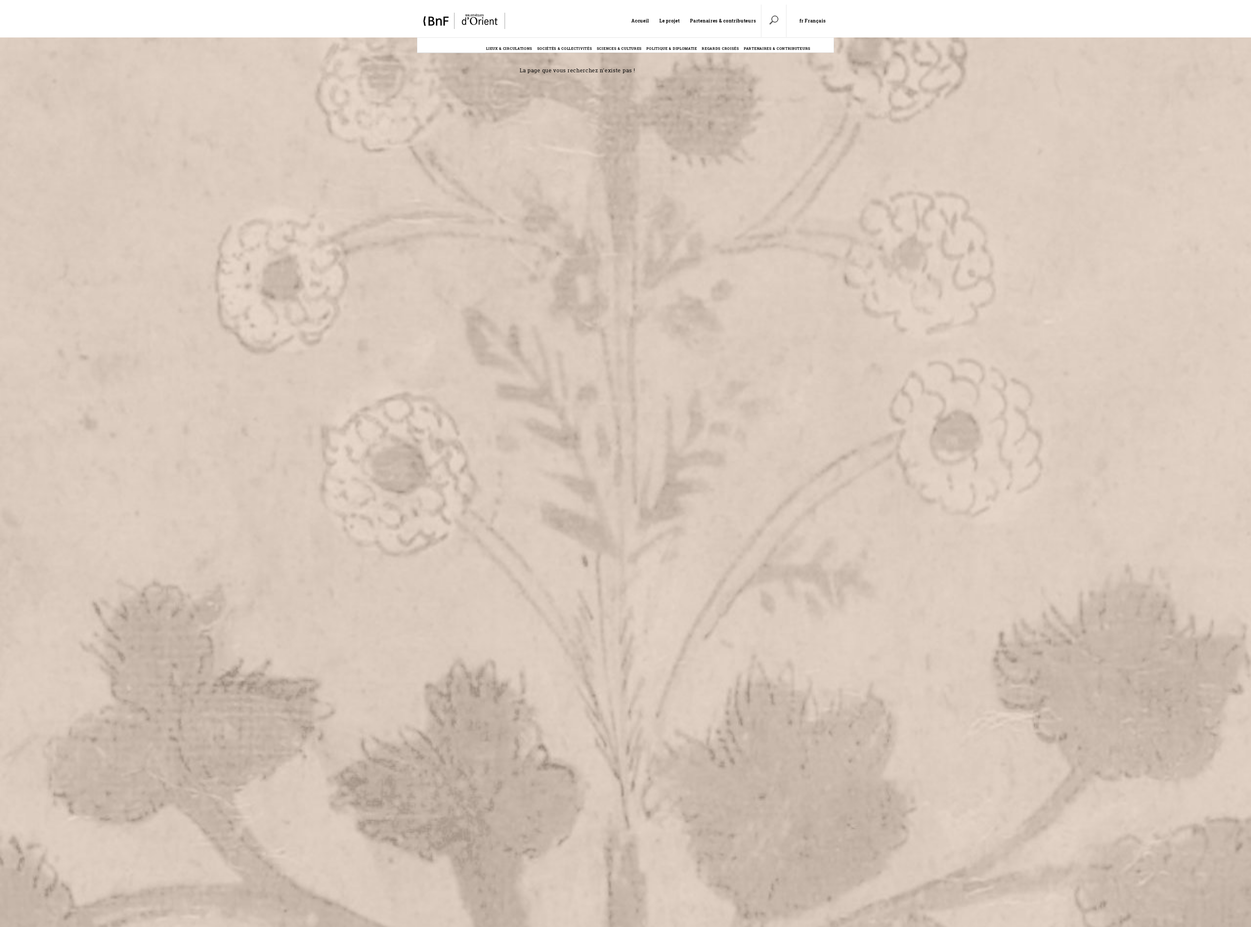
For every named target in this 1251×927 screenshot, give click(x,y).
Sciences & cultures (619, 48)
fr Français (812, 21)
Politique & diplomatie (671, 48)
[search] (773, 21)
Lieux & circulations (509, 48)
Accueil (640, 21)
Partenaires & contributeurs (723, 21)
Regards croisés (720, 48)
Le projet (669, 21)
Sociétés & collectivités (564, 48)
